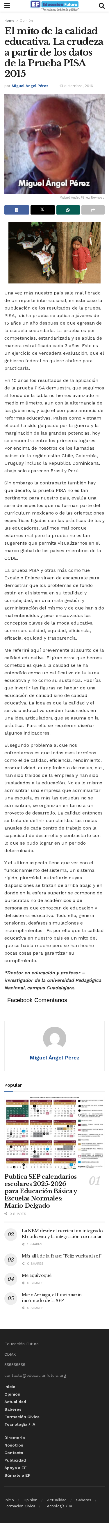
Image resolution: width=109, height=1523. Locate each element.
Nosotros (13, 1445)
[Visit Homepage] (54, 6)
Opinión (26, 21)
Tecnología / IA (19, 1424)
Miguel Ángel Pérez (30, 86)
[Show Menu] (7, 6)
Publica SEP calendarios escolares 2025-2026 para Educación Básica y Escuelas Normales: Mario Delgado (40, 1191)
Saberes (13, 1409)
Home (9, 21)
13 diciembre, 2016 (76, 86)
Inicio (9, 1386)
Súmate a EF (17, 1475)
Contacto (13, 1452)
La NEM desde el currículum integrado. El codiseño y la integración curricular (63, 1233)
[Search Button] (102, 6)
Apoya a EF (15, 1467)
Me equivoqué (36, 1275)
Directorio (14, 1437)
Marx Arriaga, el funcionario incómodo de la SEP (52, 1297)
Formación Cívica (22, 1416)
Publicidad (15, 1460)
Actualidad (15, 1401)
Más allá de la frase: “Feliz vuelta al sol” (61, 1256)
